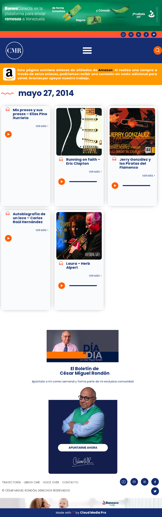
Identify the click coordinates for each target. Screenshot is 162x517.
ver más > (42, 126)
